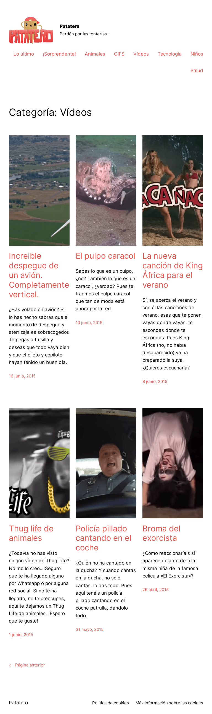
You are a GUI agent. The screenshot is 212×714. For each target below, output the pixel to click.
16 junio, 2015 (22, 376)
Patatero (70, 26)
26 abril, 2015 (155, 589)
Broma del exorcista (161, 533)
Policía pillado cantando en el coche (103, 538)
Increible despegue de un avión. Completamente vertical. (39, 275)
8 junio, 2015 (154, 381)
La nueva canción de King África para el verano (172, 270)
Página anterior (27, 665)
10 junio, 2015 (89, 322)
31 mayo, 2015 (90, 629)
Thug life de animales (31, 533)
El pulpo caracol (105, 256)
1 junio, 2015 (21, 634)
